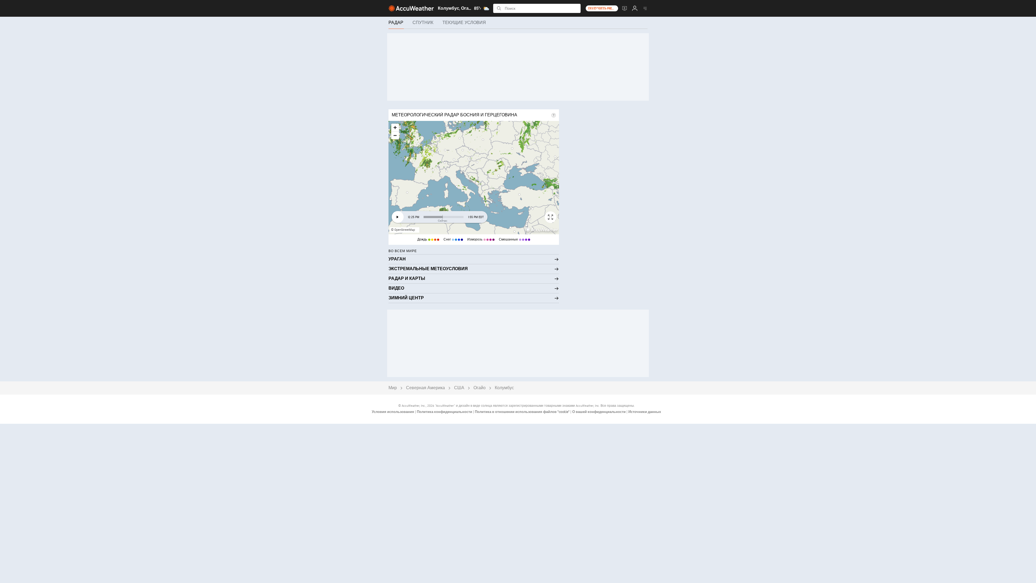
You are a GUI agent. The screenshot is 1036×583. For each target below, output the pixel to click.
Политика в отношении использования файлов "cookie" (522, 412)
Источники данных (644, 412)
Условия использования (393, 412)
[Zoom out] (395, 135)
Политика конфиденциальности (445, 412)
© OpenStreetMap (403, 230)
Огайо (479, 388)
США (459, 388)
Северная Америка (425, 388)
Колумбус (504, 388)
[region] (473, 177)
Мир (392, 388)
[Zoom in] (395, 127)
